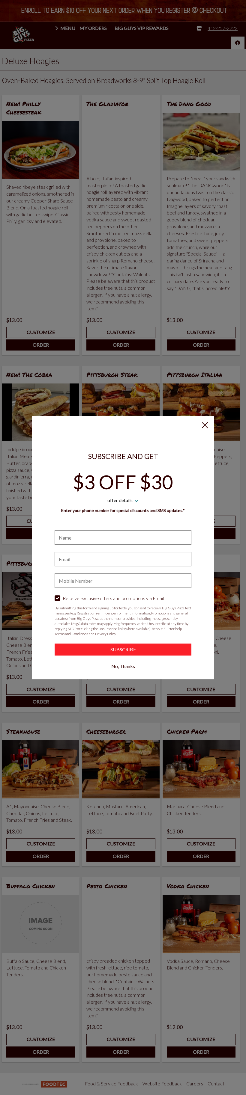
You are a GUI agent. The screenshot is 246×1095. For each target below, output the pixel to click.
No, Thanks (123, 666)
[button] (205, 425)
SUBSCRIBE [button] (123, 649)
